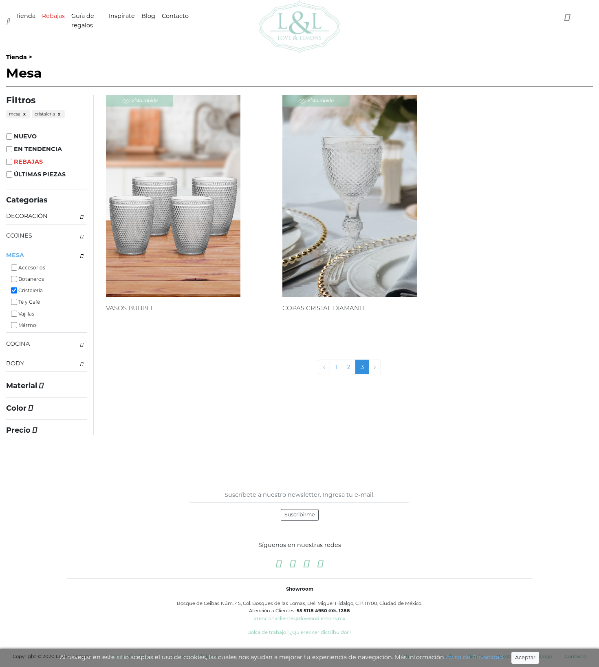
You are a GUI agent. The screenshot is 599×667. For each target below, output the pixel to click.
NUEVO (24, 136)
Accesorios (31, 268)
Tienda (25, 16)
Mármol (27, 325)
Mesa (15, 255)
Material (22, 386)
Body (15, 363)
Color (17, 408)
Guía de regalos (82, 20)
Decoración (27, 216)
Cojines (19, 235)
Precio (19, 430)
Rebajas (53, 16)
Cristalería (30, 290)
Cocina (18, 343)
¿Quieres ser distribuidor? (321, 632)
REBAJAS (27, 161)
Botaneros (30, 279)
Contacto (175, 16)
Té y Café (28, 302)
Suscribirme (299, 514)
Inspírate (122, 16)
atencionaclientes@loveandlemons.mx (299, 618)
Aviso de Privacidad (474, 657)
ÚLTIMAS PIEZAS (39, 174)
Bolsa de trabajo (266, 632)
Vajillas (25, 314)
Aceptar (525, 657)
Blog (148, 16)
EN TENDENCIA (37, 149)
